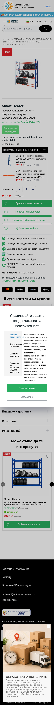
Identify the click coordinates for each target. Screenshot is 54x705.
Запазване (27, 397)
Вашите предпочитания (17, 336)
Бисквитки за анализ (14, 355)
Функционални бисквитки (17, 345)
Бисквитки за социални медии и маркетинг (14, 367)
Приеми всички (27, 388)
